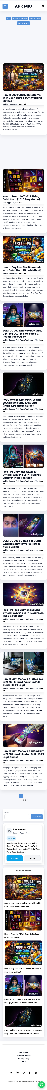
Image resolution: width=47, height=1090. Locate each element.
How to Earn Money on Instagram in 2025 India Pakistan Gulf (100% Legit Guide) (23, 754)
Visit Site (14, 858)
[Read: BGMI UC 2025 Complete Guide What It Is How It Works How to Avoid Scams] (23, 525)
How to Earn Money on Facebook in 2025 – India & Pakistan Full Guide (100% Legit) (23, 682)
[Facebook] (29, 1072)
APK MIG (23, 6)
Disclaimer (23, 1052)
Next (25, 800)
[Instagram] (23, 1072)
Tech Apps (35, 19)
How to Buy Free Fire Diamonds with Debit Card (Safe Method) (22, 268)
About (32, 858)
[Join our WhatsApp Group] (41, 1084)
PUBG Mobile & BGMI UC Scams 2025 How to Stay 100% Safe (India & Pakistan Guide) (22, 402)
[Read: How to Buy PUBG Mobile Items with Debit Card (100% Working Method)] (23, 77)
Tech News (23, 23)
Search (7, 812)
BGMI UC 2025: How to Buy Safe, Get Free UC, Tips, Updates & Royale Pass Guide (22, 333)
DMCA (23, 1061)
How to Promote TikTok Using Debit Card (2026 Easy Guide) (21, 198)
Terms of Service (23, 1055)
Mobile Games (20, 19)
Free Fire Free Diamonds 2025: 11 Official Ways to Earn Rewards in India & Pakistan (23, 613)
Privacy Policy (23, 1058)
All (8, 19)
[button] (43, 6)
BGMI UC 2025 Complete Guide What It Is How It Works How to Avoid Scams (22, 544)
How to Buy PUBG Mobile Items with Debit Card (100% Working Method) (22, 98)
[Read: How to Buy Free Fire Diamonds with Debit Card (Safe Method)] (23, 249)
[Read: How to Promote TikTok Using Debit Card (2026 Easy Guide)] (23, 180)
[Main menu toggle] (5, 6)
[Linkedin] (17, 1072)
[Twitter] (11, 1072)
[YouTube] (35, 1072)
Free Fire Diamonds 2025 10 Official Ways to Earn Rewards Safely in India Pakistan (22, 475)
